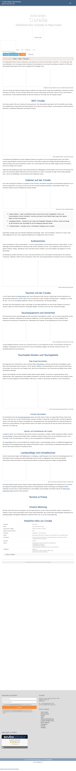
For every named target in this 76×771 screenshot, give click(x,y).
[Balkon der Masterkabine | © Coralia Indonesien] (38, 606)
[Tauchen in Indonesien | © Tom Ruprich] (9, 628)
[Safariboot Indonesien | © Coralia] (38, 595)
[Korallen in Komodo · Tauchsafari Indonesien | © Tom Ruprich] (20, 407)
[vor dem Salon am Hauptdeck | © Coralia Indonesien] (52, 584)
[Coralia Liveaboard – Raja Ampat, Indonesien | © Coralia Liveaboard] (52, 573)
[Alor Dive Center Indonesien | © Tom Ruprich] (38, 480)
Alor (22, 49)
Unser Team (44, 712)
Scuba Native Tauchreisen (11, 2)
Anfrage (22, 54)
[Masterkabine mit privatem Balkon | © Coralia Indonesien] (61, 207)
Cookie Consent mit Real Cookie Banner (9, 769)
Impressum (44, 724)
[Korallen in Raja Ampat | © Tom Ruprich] (55, 407)
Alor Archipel (8, 436)
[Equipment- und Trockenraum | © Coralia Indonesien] (14, 340)
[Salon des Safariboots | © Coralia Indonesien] (14, 86)
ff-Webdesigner (49, 759)
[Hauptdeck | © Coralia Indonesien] (38, 573)
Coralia (5, 54)
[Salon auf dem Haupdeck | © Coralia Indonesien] (38, 86)
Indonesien (16, 49)
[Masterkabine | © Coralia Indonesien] (38, 207)
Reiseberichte (45, 714)
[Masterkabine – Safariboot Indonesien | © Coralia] (23, 584)
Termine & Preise (13, 54)
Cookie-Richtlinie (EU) (47, 720)
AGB (42, 717)
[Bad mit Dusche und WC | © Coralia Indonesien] (67, 606)
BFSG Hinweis (45, 722)
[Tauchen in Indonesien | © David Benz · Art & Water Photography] (20, 285)
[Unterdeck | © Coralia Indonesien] (23, 573)
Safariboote (27, 49)
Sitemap (43, 727)
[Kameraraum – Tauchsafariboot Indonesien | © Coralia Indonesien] (61, 340)
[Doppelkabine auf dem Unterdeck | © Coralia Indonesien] (14, 207)
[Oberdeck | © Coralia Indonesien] (9, 584)
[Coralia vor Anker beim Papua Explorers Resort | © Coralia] (67, 595)
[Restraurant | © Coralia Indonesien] (67, 628)
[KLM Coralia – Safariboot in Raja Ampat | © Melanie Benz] (38, 155)
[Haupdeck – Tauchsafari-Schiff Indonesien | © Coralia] (61, 86)
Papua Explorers (22, 296)
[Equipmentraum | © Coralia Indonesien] (38, 340)
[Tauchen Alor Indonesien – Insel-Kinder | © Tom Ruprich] (61, 480)
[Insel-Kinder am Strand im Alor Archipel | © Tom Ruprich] (14, 480)
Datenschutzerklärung (47, 719)
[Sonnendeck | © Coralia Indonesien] (67, 573)
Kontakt (43, 726)
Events (43, 715)
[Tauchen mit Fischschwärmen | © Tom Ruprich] (55, 285)
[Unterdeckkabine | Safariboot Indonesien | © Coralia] (38, 584)
